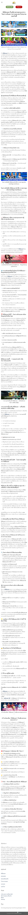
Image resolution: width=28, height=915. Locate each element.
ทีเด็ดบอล (3, 873)
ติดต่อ (2, 897)
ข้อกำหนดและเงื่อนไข (6, 895)
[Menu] (2, 2)
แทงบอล (3, 884)
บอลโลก (3, 886)
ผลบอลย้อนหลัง (4, 878)
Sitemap (3, 899)
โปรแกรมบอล (4, 881)
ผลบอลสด (3, 876)
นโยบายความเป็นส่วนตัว (7, 894)
